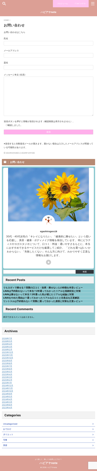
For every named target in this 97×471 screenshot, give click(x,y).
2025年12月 (7, 352)
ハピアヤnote (48, 12)
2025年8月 (7, 363)
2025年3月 (7, 377)
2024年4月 (7, 399)
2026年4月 (7, 344)
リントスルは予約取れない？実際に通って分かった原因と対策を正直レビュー (43, 301)
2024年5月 (7, 396)
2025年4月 (7, 374)
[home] (48, 262)
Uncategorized (10, 424)
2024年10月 (7, 391)
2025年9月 (7, 360)
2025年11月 (7, 355)
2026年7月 (7, 338)
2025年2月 (7, 380)
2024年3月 (7, 402)
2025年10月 (7, 358)
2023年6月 (7, 405)
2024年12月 (7, 385)
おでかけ (7, 429)
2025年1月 (7, 382)
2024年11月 (7, 388)
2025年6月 (7, 369)
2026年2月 (7, 349)
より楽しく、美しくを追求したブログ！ (48, 459)
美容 (5, 445)
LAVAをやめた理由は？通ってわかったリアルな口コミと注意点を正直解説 (41, 297)
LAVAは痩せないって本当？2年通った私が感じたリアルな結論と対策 (38, 294)
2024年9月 (7, 394)
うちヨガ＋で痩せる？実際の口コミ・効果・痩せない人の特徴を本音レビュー (43, 287)
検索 (85, 271)
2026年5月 (7, 341)
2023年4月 (7, 407)
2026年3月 (7, 346)
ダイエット (8, 434)
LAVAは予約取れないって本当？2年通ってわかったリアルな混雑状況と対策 (42, 291)
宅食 (5, 440)
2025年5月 (7, 371)
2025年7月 (7, 366)
